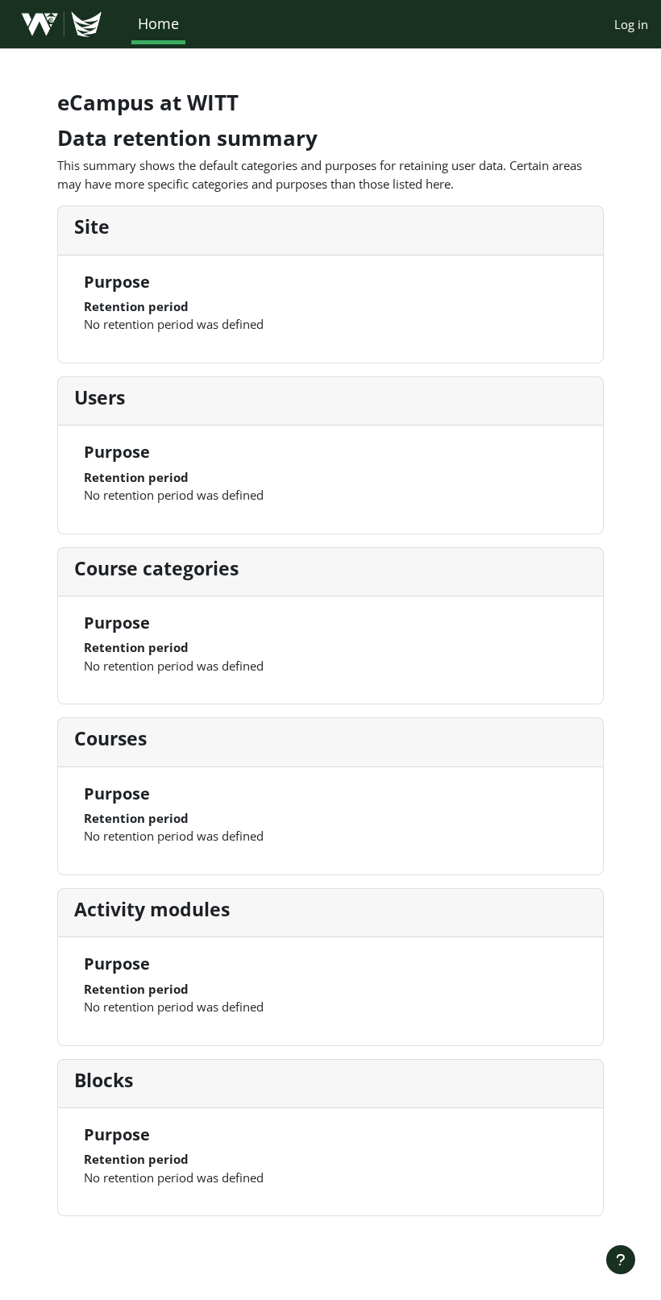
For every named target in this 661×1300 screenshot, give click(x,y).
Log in (631, 24)
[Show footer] (620, 1259)
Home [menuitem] (158, 23)
